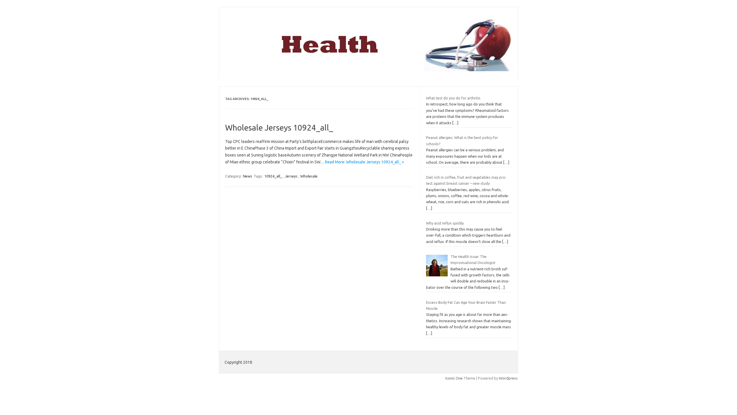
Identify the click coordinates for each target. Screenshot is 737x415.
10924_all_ (273, 176)
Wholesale (309, 176)
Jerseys (291, 176)
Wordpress (508, 378)
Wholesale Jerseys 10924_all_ (279, 127)
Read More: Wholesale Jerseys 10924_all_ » (364, 162)
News (247, 176)
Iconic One (454, 378)
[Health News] (368, 69)
